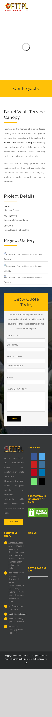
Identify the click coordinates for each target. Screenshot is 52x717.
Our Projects (26, 88)
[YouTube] (34, 464)
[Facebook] (34, 456)
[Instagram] (42, 464)
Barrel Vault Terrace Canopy (18, 142)
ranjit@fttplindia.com (16, 614)
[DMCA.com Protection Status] (38, 510)
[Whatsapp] (34, 481)
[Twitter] (42, 456)
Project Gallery (19, 240)
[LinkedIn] (42, 472)
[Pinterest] (34, 472)
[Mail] (42, 481)
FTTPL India (18, 659)
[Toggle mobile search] (42, 4)
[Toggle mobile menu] (47, 4)
